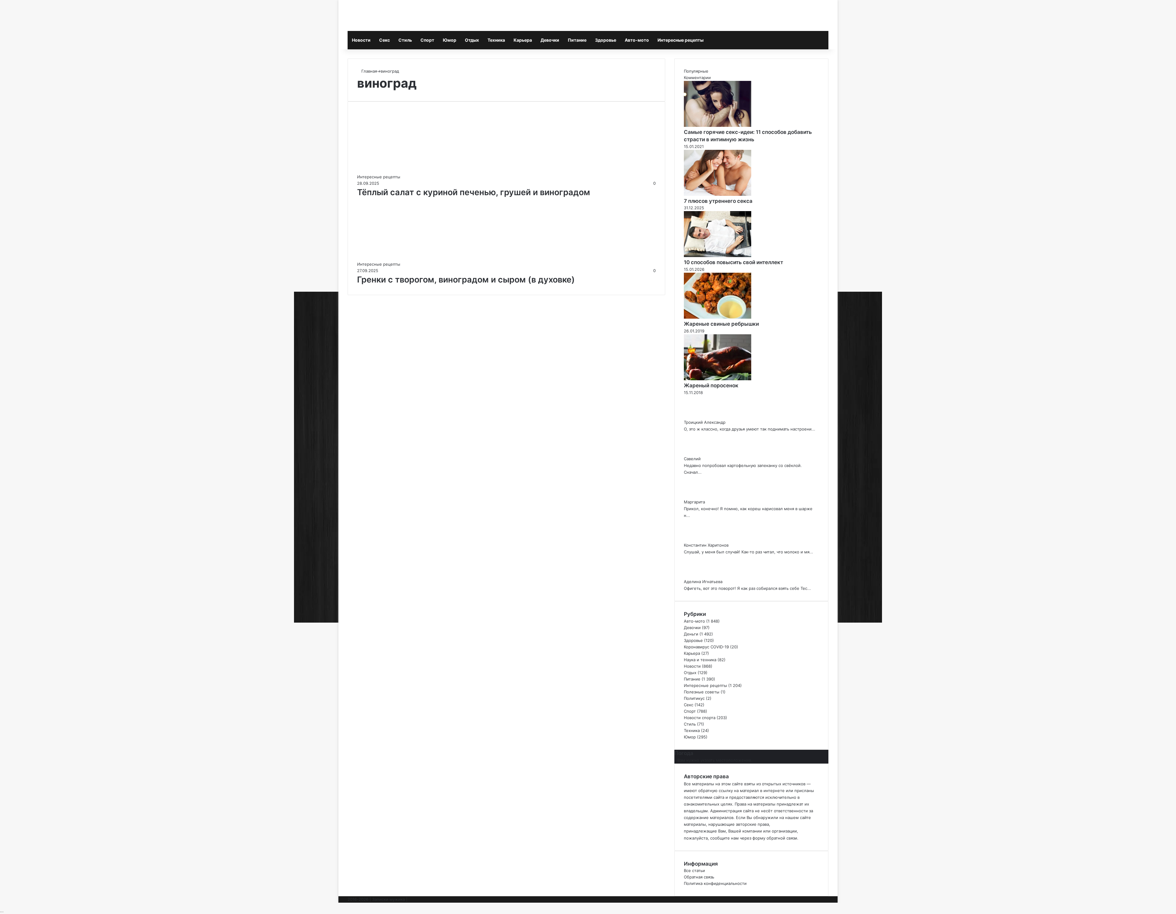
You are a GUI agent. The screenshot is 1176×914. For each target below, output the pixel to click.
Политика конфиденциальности (715, 883)
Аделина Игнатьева (703, 581)
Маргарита (694, 501)
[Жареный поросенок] (717, 378)
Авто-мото (637, 40)
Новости (361, 40)
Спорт (427, 40)
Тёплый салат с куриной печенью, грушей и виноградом (473, 192)
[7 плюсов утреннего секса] (717, 194)
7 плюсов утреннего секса (718, 201)
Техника (496, 40)
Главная (368, 71)
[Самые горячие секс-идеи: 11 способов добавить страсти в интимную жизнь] (717, 125)
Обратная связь (699, 876)
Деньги (691, 633)
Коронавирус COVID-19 (706, 646)
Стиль (405, 40)
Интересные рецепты (680, 40)
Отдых (472, 40)
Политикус (694, 698)
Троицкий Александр (705, 422)
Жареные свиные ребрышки (721, 324)
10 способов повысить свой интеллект (733, 262)
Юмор (449, 40)
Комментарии (697, 77)
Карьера (523, 40)
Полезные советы (701, 691)
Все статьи (694, 870)
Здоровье (605, 40)
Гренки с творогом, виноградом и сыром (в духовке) (466, 280)
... (2, 910)
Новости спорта (699, 717)
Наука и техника (700, 659)
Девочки (550, 40)
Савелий (692, 458)
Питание (577, 40)
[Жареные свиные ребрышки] (717, 317)
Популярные (696, 71)
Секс (384, 40)
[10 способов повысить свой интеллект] (717, 255)
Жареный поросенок (711, 385)
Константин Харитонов (706, 545)
